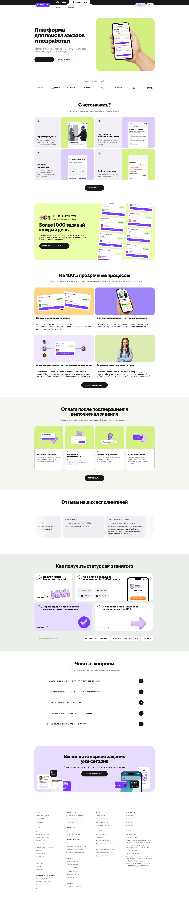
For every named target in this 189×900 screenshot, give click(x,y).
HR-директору (40, 857)
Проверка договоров (72, 865)
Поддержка (140, 4)
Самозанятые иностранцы (74, 819)
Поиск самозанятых (42, 878)
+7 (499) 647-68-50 (132, 837)
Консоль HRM (39, 819)
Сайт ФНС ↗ (147, 638)
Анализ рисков (100, 816)
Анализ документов (102, 822)
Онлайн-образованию (42, 837)
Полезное (71, 7)
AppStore (103, 590)
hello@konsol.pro (131, 834)
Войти (150, 4)
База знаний (70, 877)
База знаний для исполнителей (76, 846)
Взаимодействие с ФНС (103, 825)
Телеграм (131, 816)
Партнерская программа (104, 840)
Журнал (68, 843)
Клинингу (38, 850)
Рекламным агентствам (43, 840)
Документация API (102, 856)
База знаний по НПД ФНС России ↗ (125, 638)
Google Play (86, 590)
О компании (100, 837)
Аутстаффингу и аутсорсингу (45, 831)
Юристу (38, 866)
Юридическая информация (104, 853)
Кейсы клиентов (71, 831)
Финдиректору (40, 860)
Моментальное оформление (75, 816)
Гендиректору (40, 853)
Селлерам (38, 869)
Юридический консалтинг (104, 819)
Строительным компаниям (44, 847)
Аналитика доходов (72, 871)
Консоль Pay (39, 822)
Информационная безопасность (106, 844)
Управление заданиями (43, 882)
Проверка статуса (72, 861)
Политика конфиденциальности (106, 849)
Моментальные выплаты (43, 885)
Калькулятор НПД (71, 868)
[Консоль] (42, 5)
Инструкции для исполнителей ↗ (96, 638)
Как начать (60, 7)
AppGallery (103, 596)
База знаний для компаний (74, 849)
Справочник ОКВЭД (72, 874)
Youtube (130, 825)
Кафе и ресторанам (42, 834)
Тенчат (130, 822)
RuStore (86, 596)
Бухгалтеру (39, 863)
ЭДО (36, 888)
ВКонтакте (131, 819)
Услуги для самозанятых (74, 886)
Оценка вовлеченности (73, 822)
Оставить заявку (101, 834)
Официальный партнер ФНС (75, 853)
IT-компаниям (39, 844)
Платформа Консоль (42, 816)
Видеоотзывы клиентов (73, 834)
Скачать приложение (67, 59)
